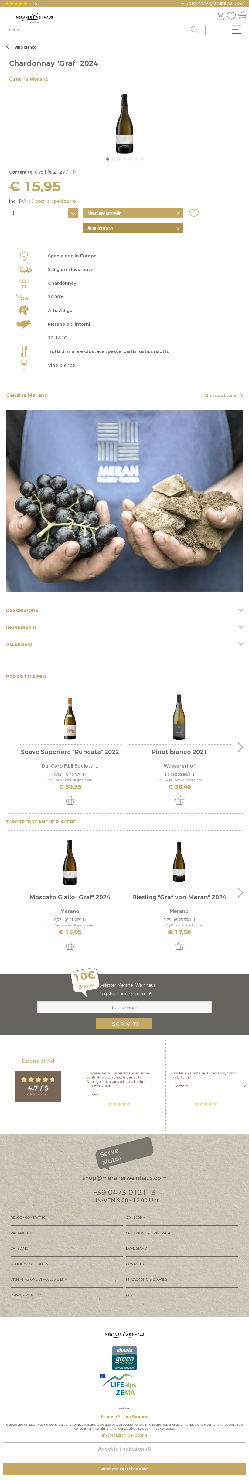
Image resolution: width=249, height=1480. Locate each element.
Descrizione (22, 610)
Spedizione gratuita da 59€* (215, 3)
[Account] (220, 14)
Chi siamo (19, 1248)
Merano (69, 911)
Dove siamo (136, 1248)
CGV (129, 1295)
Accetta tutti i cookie (124, 1469)
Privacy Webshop (27, 1295)
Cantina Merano (29, 79)
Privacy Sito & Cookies (146, 1279)
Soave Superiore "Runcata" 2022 (70, 752)
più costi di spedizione (51, 201)
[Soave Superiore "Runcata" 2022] (69, 717)
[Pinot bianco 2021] (179, 717)
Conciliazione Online (30, 1264)
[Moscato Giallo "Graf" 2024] (69, 862)
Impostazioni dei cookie (124, 1435)
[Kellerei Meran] (124, 501)
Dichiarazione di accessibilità (39, 1279)
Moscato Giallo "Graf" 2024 (69, 897)
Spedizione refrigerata (148, 1233)
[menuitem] (239, 31)
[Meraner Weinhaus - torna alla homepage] (34, 16)
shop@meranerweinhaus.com (124, 1178)
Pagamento (21, 1233)
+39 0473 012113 (124, 1192)
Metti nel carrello (104, 213)
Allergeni (19, 644)
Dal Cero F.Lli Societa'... (70, 766)
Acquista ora (100, 228)
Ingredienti (21, 627)
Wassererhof (179, 766)
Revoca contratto (28, 1217)
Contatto (135, 1264)
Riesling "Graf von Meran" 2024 (179, 897)
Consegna (135, 1217)
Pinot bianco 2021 (179, 752)
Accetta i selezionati (124, 1449)
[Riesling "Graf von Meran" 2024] (179, 862)
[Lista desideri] (233, 14)
